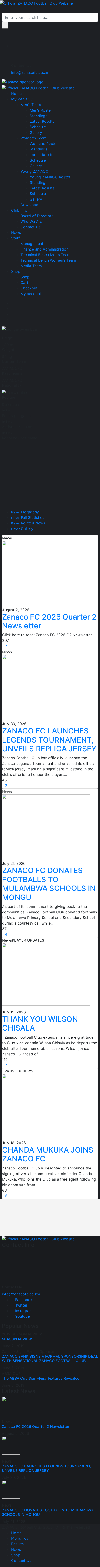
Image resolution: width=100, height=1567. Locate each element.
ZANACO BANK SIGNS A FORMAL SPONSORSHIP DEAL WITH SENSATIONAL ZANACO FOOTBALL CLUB (50, 1358)
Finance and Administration (44, 249)
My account (30, 293)
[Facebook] (12, 303)
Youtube (22, 1316)
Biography (25, 512)
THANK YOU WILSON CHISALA (40, 1023)
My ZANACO (22, 99)
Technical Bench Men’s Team (45, 254)
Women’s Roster (44, 143)
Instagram (23, 1310)
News (16, 232)
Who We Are (31, 221)
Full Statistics (27, 517)
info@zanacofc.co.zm (30, 72)
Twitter (20, 1305)
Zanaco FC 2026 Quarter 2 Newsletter (49, 621)
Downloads (30, 204)
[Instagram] (12, 314)
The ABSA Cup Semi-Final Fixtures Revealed (41, 1378)
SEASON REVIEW (17, 1339)
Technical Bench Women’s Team (48, 260)
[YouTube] (12, 319)
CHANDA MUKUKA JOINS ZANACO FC (47, 1154)
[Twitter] (12, 308)
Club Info (19, 210)
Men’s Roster (41, 110)
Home (16, 93)
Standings (38, 115)
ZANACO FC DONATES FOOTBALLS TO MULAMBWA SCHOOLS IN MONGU (49, 884)
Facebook (23, 1299)
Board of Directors (36, 215)
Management (31, 243)
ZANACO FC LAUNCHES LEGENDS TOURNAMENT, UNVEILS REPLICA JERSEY (49, 739)
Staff (15, 238)
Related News (28, 523)
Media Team (31, 265)
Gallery (36, 132)
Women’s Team (33, 138)
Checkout (28, 288)
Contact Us (30, 227)
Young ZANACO (34, 171)
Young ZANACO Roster (50, 177)
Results (17, 1544)
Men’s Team (30, 104)
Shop (15, 271)
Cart (24, 282)
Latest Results (42, 121)
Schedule (38, 127)
